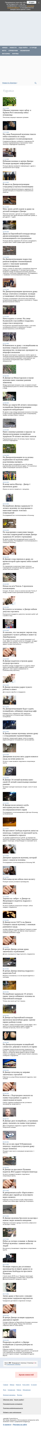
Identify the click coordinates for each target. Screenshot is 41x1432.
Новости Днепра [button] (9, 83)
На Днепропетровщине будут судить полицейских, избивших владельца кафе (20, 710)
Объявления (25, 50)
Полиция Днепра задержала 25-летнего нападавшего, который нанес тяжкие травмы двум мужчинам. (20, 241)
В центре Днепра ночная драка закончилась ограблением (16, 950)
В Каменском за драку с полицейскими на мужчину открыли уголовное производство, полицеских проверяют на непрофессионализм (20, 348)
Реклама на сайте (20, 1425)
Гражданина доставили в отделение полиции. (17, 1300)
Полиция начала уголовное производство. (16, 881)
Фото (4, 50)
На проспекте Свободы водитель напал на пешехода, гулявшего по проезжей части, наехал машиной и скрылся (20, 832)
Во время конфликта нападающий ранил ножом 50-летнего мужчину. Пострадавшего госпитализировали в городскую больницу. (20, 540)
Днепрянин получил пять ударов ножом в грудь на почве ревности (20, 757)
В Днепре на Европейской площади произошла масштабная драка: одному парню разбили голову (19, 1019)
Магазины (6, 53)
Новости (13, 47)
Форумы (15, 53)
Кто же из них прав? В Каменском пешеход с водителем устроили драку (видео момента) (18, 1146)
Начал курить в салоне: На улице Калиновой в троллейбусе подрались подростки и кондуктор (18, 320)
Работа (19, 1390)
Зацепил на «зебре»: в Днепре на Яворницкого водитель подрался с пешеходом (17, 900)
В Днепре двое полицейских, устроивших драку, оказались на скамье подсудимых (20, 1122)
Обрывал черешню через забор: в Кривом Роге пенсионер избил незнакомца (17, 112)
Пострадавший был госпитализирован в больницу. (18, 515)
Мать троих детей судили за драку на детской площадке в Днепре (18, 210)
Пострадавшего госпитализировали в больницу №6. (19, 862)
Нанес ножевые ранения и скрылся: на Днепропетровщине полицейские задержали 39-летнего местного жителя (19, 434)
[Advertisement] (20, 25)
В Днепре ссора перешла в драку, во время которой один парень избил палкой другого (20, 561)
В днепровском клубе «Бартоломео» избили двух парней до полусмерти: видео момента (18, 1194)
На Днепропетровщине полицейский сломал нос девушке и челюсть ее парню (20, 1045)
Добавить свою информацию (12, 1412)
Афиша (4, 47)
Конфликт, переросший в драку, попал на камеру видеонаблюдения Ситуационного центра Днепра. (18, 739)
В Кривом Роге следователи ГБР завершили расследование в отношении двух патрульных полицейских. (17, 715)
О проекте (7, 1425)
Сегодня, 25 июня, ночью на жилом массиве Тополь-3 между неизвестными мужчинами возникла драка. (20, 591)
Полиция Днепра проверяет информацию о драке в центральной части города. (19, 166)
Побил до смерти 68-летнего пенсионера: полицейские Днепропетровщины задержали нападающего (20, 407)
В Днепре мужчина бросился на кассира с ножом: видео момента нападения (20, 1219)
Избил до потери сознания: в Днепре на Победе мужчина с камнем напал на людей (19, 1243)
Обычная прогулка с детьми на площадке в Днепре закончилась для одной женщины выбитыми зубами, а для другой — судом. (20, 215)
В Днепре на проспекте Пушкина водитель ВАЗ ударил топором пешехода (20, 1170)
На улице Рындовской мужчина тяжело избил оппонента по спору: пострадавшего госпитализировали (19, 136)
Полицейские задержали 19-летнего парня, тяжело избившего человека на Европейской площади (19, 996)
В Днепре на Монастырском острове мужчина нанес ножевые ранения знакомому (18, 380)
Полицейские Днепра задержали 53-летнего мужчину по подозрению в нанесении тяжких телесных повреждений (18, 509)
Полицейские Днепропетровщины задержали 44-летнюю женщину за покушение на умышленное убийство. (18, 190)
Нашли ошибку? (19, 1399)
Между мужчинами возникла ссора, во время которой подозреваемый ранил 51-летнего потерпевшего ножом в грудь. (20, 386)
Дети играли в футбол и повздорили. (14, 692)
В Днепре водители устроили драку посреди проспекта (18, 662)
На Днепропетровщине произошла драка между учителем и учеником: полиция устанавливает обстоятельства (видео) (20, 293)
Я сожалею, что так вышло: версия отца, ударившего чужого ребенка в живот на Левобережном (20, 634)
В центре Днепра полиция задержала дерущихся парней (18, 1318)
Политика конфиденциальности (13, 1408)
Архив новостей (26, 1375)
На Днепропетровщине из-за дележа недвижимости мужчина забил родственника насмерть (18, 459)
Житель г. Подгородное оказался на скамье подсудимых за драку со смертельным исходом (18, 1097)
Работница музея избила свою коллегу (19, 879)
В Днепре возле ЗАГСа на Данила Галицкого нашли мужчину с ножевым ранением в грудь (19, 924)
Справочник (13, 50)
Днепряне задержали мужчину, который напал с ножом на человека (20, 858)
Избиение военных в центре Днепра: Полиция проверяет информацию (18, 162)
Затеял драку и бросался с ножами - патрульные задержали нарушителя (18, 1297)
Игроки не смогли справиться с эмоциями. (16, 489)
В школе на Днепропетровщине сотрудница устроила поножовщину (18, 185)
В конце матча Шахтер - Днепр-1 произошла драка (16, 485)
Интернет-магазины (9, 1395)
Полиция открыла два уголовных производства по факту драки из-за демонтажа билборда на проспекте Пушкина (17, 1270)
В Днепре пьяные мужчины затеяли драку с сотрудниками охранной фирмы (20, 734)
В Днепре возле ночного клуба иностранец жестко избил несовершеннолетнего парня (16, 807)
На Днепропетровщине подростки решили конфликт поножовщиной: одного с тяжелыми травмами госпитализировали (17, 262)
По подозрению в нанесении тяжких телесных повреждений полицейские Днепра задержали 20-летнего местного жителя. (18, 567)
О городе (33, 47)
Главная (5, 1384)
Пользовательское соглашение (12, 1404)
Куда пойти (23, 47)
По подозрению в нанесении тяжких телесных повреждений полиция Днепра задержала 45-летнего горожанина (20, 534)
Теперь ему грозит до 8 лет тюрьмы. (14, 1001)
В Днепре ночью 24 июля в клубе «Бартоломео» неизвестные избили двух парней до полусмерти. (18, 1200)
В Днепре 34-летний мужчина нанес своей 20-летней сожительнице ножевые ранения (20, 782)
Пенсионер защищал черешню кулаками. (16, 117)
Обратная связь (8, 1399)
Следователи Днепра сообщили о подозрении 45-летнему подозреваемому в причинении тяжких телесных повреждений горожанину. (18, 143)
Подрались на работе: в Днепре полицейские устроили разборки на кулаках (18, 1344)
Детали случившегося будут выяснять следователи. (19, 954)
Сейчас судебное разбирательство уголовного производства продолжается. (17, 1103)
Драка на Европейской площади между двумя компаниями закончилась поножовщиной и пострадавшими (19, 235)
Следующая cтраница (13, 1364)
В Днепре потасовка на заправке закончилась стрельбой (16, 1073)
